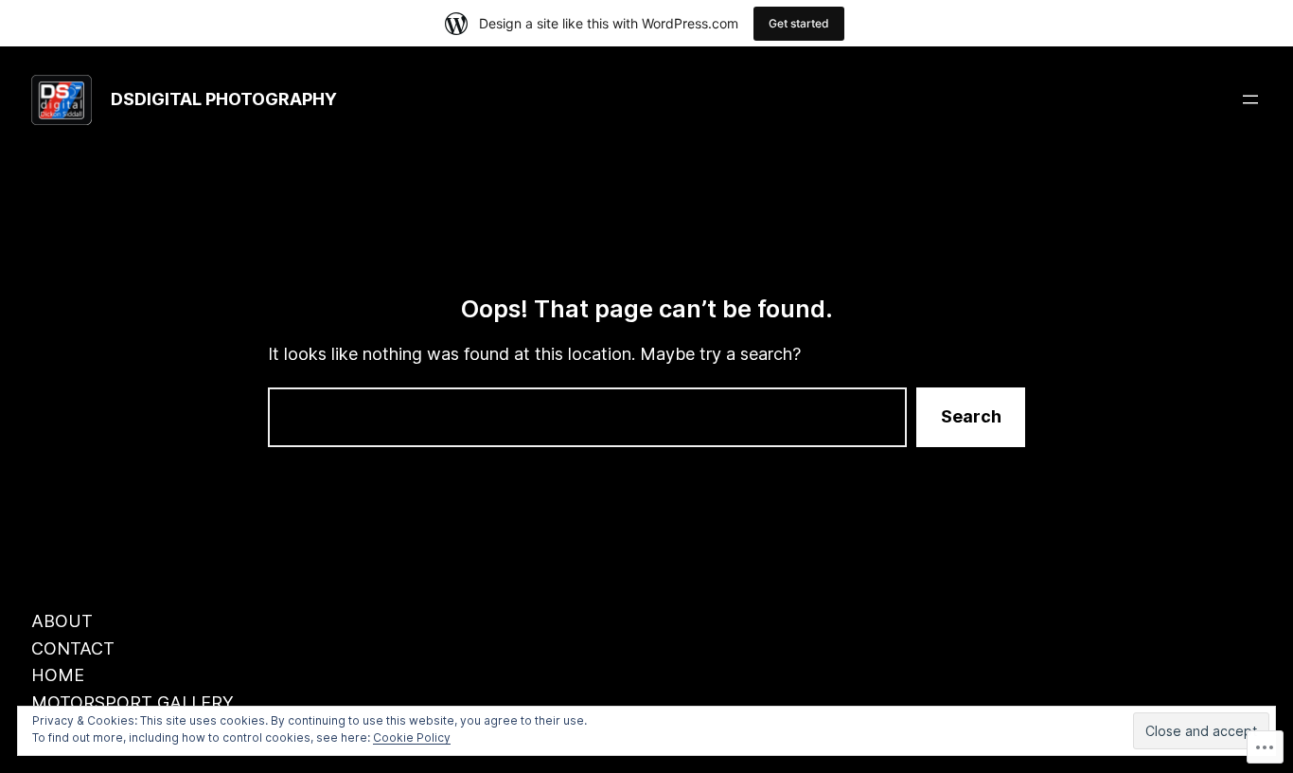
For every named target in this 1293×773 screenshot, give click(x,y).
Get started (799, 23)
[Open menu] (1250, 99)
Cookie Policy (412, 737)
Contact (73, 648)
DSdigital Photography (224, 99)
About (62, 621)
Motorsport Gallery (132, 702)
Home (57, 675)
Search (971, 416)
